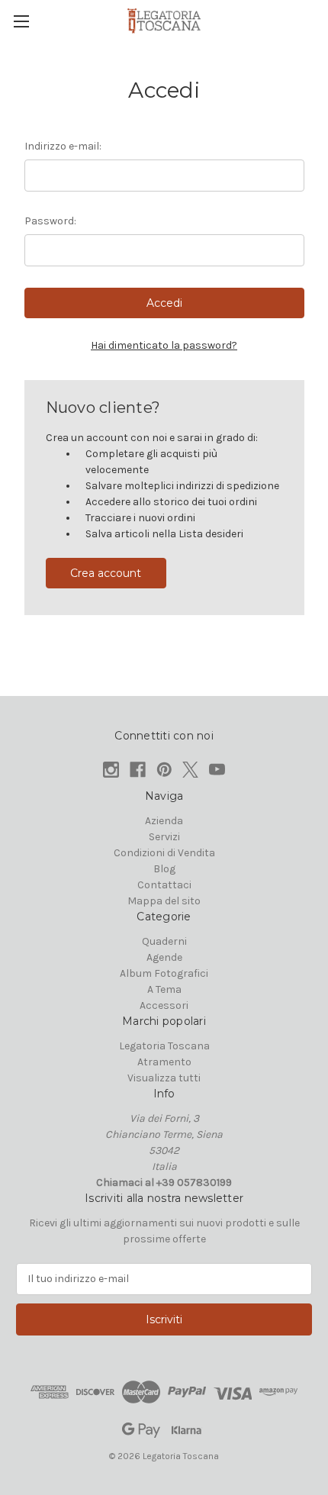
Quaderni (164, 941)
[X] (190, 770)
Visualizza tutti (164, 1077)
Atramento (164, 1061)
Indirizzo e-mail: (62, 146)
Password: (50, 220)
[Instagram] (111, 770)
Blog (164, 868)
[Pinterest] (164, 770)
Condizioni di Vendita (164, 852)
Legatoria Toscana (164, 1045)
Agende (164, 957)
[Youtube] (217, 770)
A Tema (164, 989)
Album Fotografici (164, 973)
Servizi (164, 836)
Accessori (164, 1005)
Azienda (164, 820)
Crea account (105, 573)
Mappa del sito (164, 900)
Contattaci (164, 884)
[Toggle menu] (21, 21)
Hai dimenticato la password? (164, 345)
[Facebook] (138, 770)
